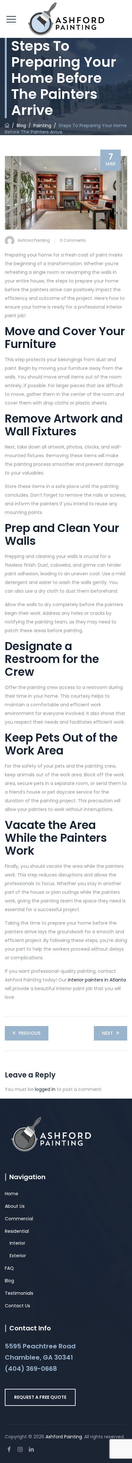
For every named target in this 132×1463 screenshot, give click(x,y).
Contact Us (17, 1305)
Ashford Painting (34, 240)
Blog (9, 1280)
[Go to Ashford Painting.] (7, 125)
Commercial (19, 1218)
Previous (29, 1033)
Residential (17, 1231)
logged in (45, 1089)
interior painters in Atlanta (97, 980)
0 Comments (73, 240)
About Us (15, 1206)
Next (107, 1033)
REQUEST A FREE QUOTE (40, 1397)
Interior (17, 1243)
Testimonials (19, 1293)
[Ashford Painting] (66, 19)
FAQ (9, 1268)
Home (11, 1193)
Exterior (18, 1255)
